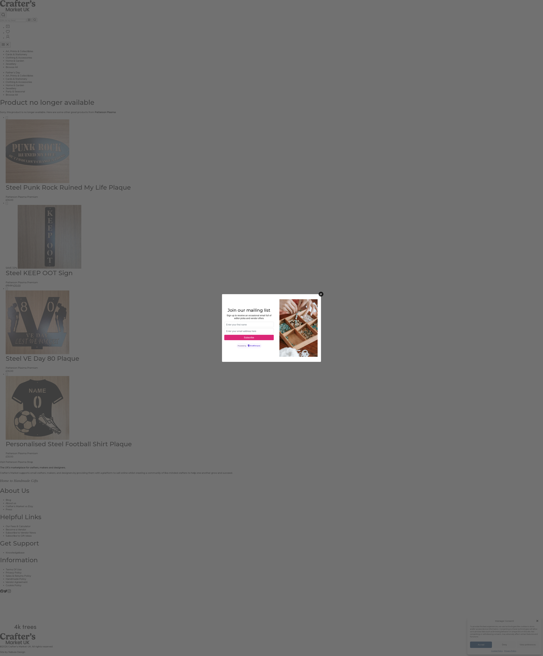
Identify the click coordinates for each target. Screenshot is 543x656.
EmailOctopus (255, 346)
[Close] (321, 294)
